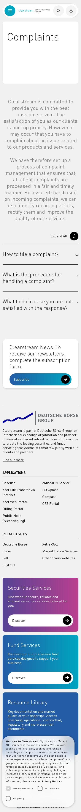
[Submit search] (58, 11)
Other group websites (58, 558)
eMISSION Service (56, 483)
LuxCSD (9, 565)
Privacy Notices (52, 781)
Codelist (9, 483)
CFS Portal (50, 503)
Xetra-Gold (50, 544)
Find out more (13, 460)
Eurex (7, 551)
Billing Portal (13, 509)
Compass (49, 496)
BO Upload (50, 490)
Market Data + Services (60, 551)
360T (6, 558)
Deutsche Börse (15, 544)
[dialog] (38, 771)
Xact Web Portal (15, 502)
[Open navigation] (10, 10)
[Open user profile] (71, 10)
